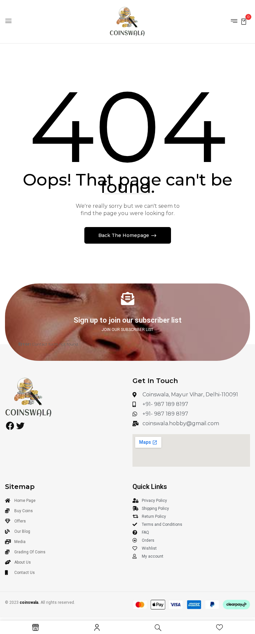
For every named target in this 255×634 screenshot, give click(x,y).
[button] (244, 21)
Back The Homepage (124, 235)
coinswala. (30, 602)
